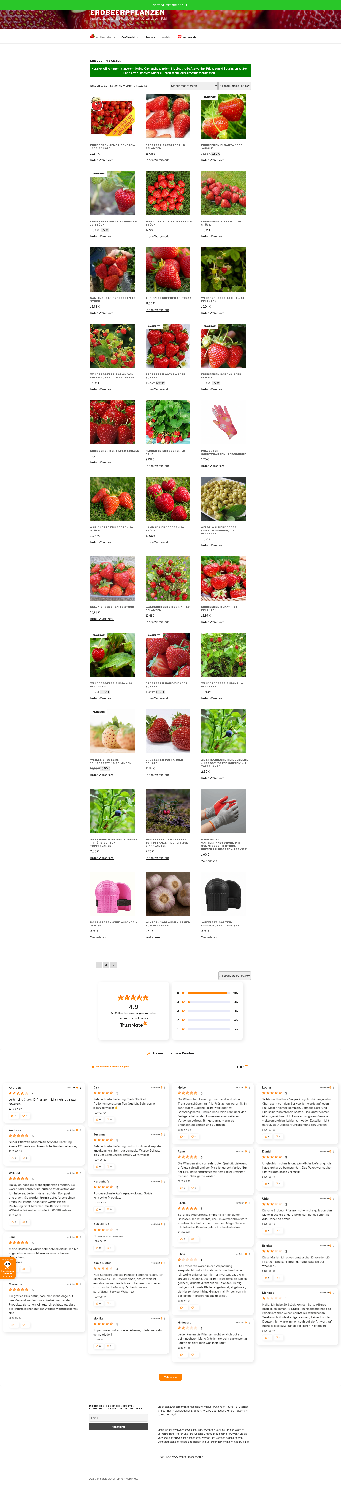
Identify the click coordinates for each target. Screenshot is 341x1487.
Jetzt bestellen (103, 37)
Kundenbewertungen (133, 1013)
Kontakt (166, 37)
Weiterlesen (209, 861)
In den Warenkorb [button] (102, 160)
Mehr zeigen (170, 1377)
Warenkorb (189, 37)
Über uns (149, 37)
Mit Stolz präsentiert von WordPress (117, 1478)
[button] (149, 1053)
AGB (91, 1478)
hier (246, 1441)
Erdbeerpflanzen (127, 12)
